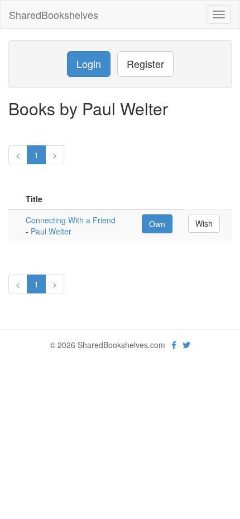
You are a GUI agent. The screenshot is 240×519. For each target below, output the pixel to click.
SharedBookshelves (53, 14)
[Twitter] (186, 344)
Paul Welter (51, 231)
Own (157, 223)
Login (88, 63)
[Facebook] (174, 344)
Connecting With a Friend (71, 220)
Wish (204, 223)
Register (145, 63)
